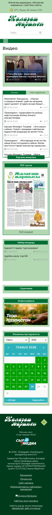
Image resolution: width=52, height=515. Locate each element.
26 (19, 386)
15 (38, 373)
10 (7, 373)
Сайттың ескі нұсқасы (26, 501)
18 (13, 380)
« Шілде (10, 400)
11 (14, 373)
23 (44, 380)
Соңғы (14, 92)
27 (26, 386)
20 (26, 380)
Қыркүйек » (39, 400)
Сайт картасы (26, 483)
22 (38, 380)
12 (20, 373)
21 (32, 380)
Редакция (26, 479)
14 (32, 373)
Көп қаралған (37, 92)
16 (44, 373)
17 (7, 380)
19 (20, 380)
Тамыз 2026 (26, 347)
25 (13, 386)
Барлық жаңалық (26, 157)
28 (32, 386)
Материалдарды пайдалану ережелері (26, 488)
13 (26, 373)
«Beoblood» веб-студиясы (26, 508)
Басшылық (26, 475)
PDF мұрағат (26, 232)
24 (7, 386)
